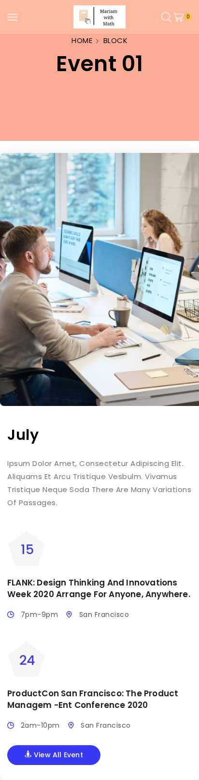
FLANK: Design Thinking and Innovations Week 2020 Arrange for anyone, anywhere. (98, 588)
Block (115, 40)
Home (81, 40)
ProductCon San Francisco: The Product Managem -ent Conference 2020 (92, 699)
